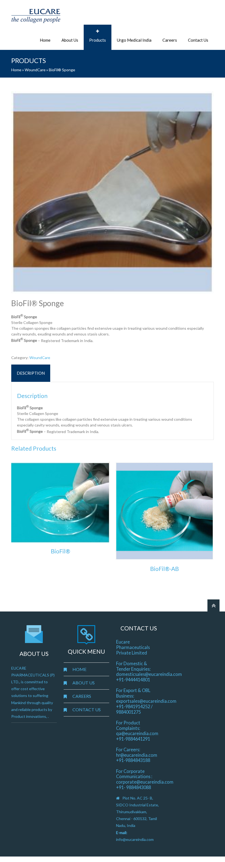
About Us (69, 40)
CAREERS (81, 696)
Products (97, 40)
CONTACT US (86, 709)
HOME (79, 669)
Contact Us (198, 40)
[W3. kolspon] (112, 192)
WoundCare (35, 69)
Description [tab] (31, 373)
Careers (169, 40)
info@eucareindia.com (135, 839)
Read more (60, 563)
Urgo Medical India (134, 40)
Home (45, 40)
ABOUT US (83, 682)
